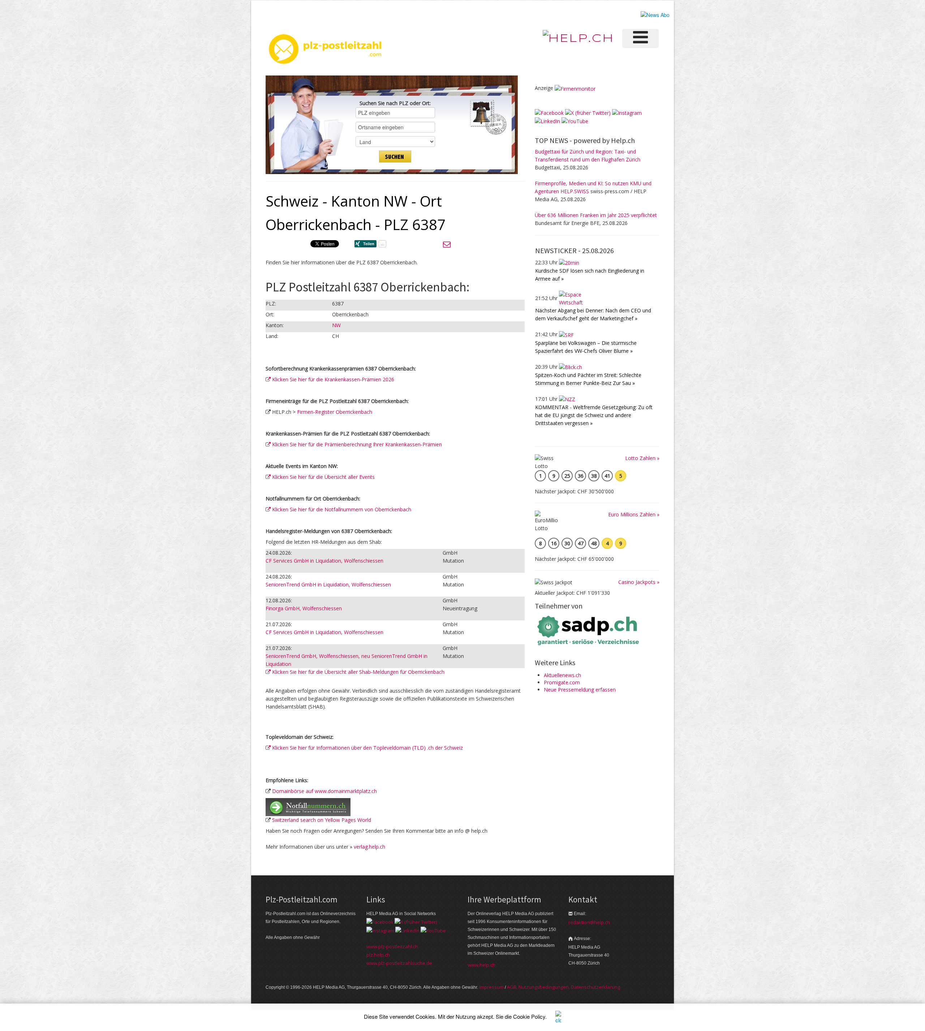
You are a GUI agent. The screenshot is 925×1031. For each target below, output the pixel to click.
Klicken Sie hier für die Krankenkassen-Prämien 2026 (332, 379)
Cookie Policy (529, 1016)
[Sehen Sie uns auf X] (588, 112)
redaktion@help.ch (589, 922)
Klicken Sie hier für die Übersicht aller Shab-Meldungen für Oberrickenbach (357, 671)
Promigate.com (562, 682)
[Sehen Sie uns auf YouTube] (575, 120)
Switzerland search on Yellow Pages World (321, 819)
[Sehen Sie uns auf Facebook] (549, 112)
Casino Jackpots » (638, 582)
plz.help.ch (378, 955)
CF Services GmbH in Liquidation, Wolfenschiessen (324, 560)
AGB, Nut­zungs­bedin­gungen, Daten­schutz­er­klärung (563, 987)
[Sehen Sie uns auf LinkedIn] (547, 120)
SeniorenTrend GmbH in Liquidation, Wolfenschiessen (328, 584)
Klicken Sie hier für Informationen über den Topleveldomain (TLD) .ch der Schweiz (367, 747)
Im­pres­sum (491, 987)
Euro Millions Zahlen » (633, 514)
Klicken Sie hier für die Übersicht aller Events (323, 476)
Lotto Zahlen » (642, 458)
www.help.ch (481, 965)
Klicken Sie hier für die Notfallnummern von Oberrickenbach (341, 509)
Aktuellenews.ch (562, 675)
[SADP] (589, 629)
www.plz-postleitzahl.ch (392, 946)
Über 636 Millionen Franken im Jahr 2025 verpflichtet (596, 215)
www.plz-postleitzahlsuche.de (399, 963)
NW (336, 325)
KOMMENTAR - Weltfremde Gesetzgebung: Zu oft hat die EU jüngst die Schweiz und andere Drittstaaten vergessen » (594, 415)
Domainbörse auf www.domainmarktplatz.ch (324, 791)
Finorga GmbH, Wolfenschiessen (304, 608)
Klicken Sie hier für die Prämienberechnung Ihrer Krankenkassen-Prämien (356, 444)
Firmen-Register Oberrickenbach (334, 411)
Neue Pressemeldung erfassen (580, 689)
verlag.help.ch (369, 846)
